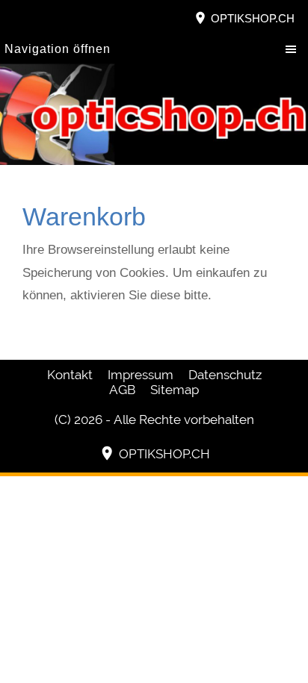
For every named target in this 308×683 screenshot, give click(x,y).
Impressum (140, 374)
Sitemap (174, 389)
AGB (122, 389)
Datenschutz (225, 374)
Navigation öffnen (57, 49)
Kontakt (70, 374)
